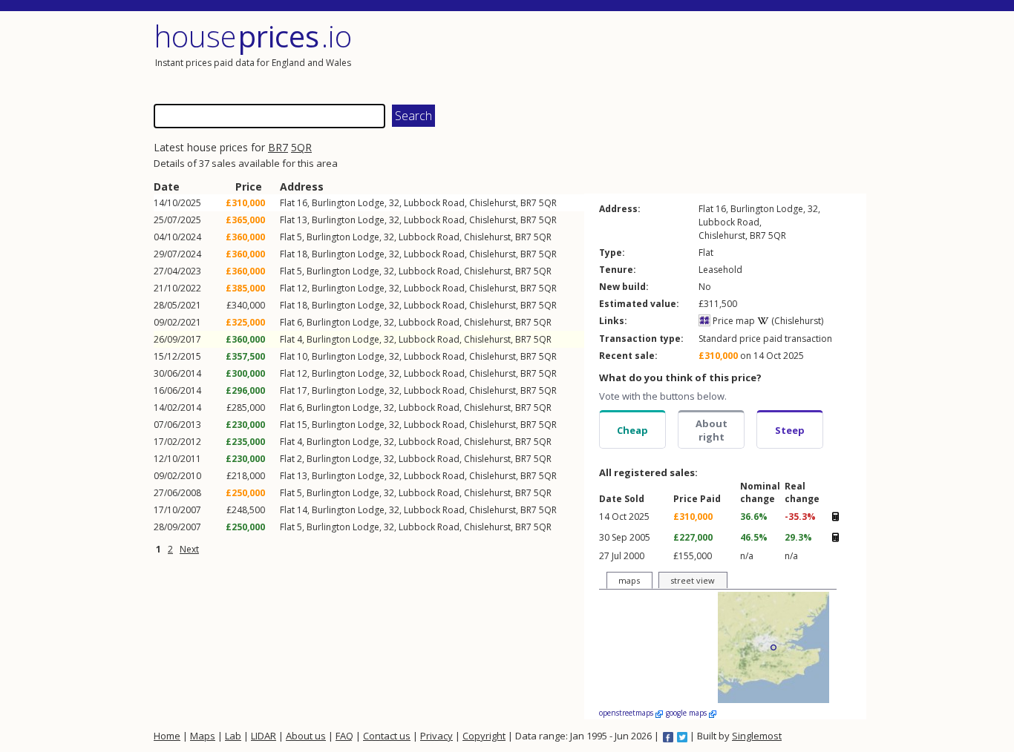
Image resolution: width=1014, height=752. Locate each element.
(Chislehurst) (796, 320)
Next (189, 549)
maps (629, 580)
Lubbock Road (434, 203)
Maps (202, 735)
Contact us (386, 735)
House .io (253, 36)
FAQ (344, 735)
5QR (301, 147)
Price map (732, 320)
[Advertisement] (688, 56)
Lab (233, 735)
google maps (687, 713)
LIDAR (263, 735)
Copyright (484, 735)
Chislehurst (492, 203)
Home (167, 735)
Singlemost (757, 735)
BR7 (278, 147)
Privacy (436, 735)
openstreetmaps (627, 713)
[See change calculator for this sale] (835, 516)
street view (692, 580)
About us (306, 735)
